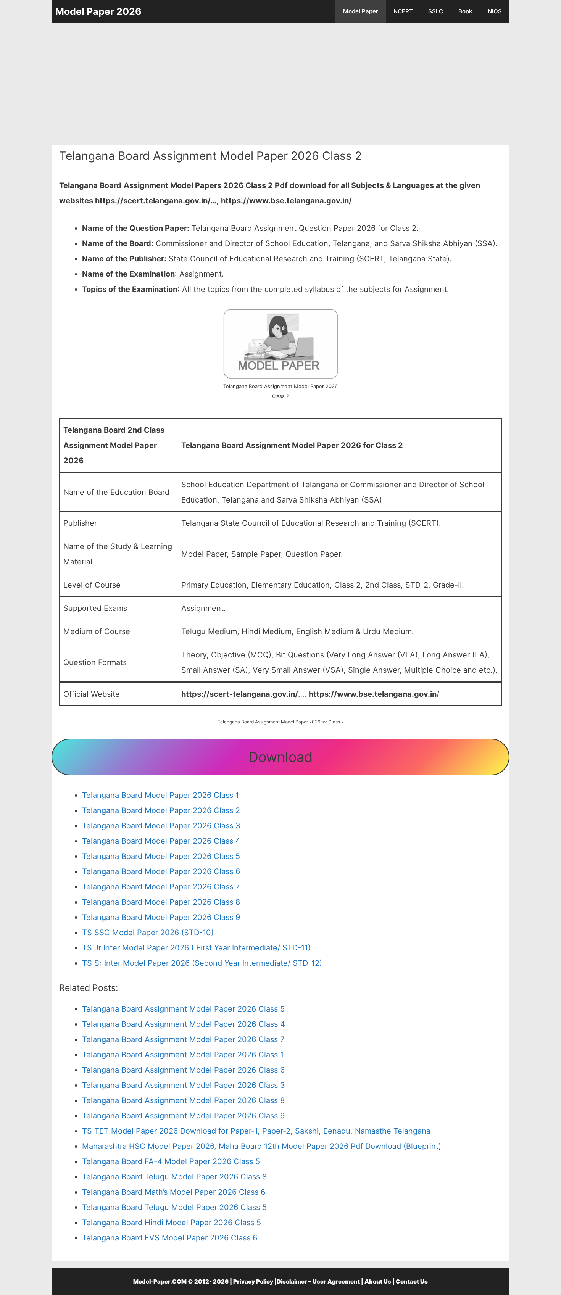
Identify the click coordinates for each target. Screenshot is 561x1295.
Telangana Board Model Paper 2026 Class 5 (161, 856)
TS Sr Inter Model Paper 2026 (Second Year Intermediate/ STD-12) (202, 963)
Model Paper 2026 (98, 11)
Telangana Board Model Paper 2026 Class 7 (161, 886)
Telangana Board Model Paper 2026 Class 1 (160, 795)
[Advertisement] (280, 84)
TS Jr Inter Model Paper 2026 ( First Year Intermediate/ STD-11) (196, 947)
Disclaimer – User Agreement (318, 1281)
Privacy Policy (253, 1281)
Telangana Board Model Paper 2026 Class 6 (161, 871)
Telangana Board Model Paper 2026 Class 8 (161, 902)
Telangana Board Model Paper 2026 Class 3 (161, 825)
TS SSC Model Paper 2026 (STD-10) (148, 932)
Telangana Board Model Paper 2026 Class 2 (161, 810)
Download (280, 757)
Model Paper (360, 11)
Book (465, 11)
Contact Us (412, 1281)
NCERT (403, 11)
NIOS (495, 11)
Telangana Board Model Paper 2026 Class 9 (161, 917)
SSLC (435, 11)
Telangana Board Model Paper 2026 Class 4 (161, 841)
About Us (377, 1281)
